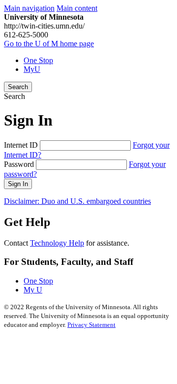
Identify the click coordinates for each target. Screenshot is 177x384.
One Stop (38, 60)
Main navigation (29, 8)
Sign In (18, 184)
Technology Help (57, 243)
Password (19, 164)
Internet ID (21, 145)
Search (18, 87)
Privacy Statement (91, 324)
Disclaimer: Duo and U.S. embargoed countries (77, 201)
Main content (77, 8)
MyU (32, 69)
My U (33, 290)
